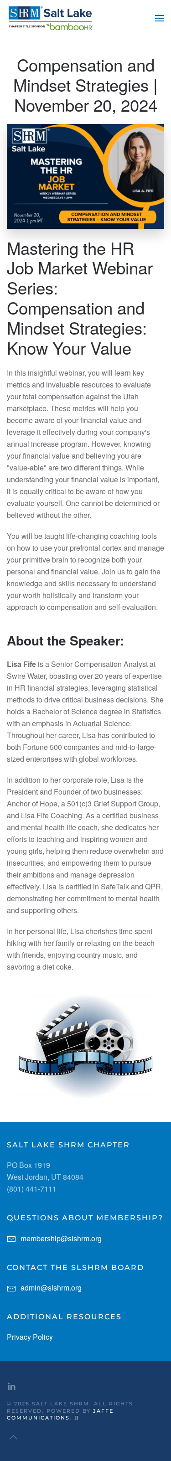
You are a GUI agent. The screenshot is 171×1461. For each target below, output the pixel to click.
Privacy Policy (30, 1337)
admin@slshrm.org (51, 1287)
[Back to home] (50, 18)
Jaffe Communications (60, 1414)
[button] (159, 18)
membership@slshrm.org (61, 1238)
